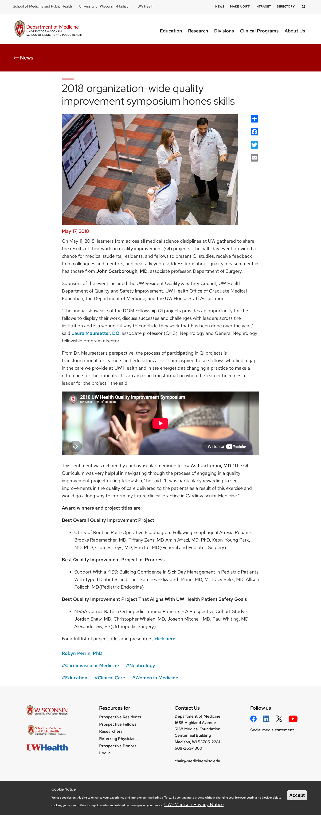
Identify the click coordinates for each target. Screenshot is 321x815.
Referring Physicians (118, 738)
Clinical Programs (259, 31)
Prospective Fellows (117, 724)
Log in (105, 753)
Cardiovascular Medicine (92, 665)
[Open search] (304, 7)
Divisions (224, 31)
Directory (286, 6)
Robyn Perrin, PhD (82, 653)
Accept (297, 795)
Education (171, 31)
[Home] (48, 29)
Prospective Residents (120, 717)
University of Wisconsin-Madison (104, 6)
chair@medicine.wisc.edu (197, 761)
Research (198, 31)
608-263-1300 (188, 748)
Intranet (263, 6)
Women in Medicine (156, 678)
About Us (295, 31)
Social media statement (272, 729)
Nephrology (142, 665)
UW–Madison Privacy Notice (194, 804)
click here (165, 639)
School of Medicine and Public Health (42, 6)
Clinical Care (111, 678)
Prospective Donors (117, 745)
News (219, 6)
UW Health (145, 6)
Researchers (110, 731)
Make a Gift (240, 6)
